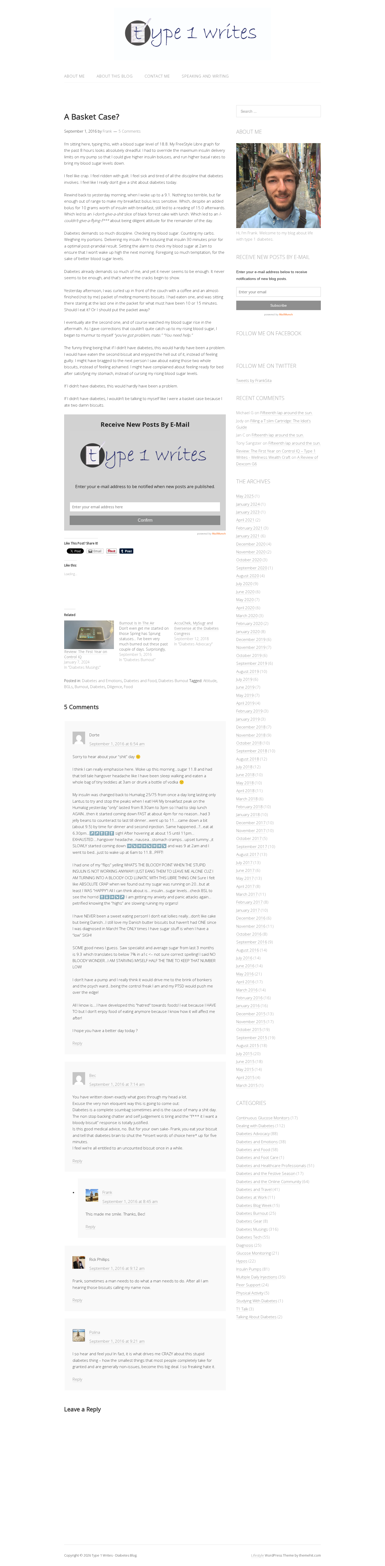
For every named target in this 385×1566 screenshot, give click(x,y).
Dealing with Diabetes (255, 1125)
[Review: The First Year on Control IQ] (89, 634)
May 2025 (245, 496)
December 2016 (251, 918)
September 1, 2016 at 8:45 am (130, 1201)
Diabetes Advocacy (253, 1133)
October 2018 (249, 743)
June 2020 (245, 591)
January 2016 (248, 1005)
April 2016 (245, 981)
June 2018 (245, 774)
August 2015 (247, 1045)
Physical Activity (249, 1292)
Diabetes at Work (251, 1197)
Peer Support (248, 1284)
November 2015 (251, 1021)
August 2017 (247, 854)
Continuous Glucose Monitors (263, 1117)
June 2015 (245, 1061)
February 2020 (249, 623)
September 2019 (251, 663)
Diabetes (97, 686)
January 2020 (248, 631)
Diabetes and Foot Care (257, 1157)
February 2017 (249, 902)
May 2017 (245, 878)
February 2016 (249, 997)
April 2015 (245, 1077)
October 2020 (249, 559)
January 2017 (248, 910)
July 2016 (244, 957)
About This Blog (115, 76)
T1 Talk (242, 1308)
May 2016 (245, 973)
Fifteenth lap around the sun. (286, 412)
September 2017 (251, 846)
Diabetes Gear (249, 1221)
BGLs (68, 686)
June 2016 (245, 965)
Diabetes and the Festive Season (265, 1173)
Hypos (242, 1260)
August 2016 (247, 950)
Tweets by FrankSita (254, 380)
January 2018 (248, 814)
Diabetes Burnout (173, 680)
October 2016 (249, 934)
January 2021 (248, 535)
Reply (77, 1043)
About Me (74, 76)
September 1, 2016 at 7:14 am (117, 1084)
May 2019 (245, 695)
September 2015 (251, 1037)
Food (128, 686)
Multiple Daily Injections (256, 1276)
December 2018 (251, 727)
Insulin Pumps (248, 1269)
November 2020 (251, 551)
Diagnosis (244, 1245)
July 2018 (244, 766)
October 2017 (249, 838)
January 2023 (248, 512)
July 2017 (244, 862)
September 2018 (251, 750)
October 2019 (249, 655)
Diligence (114, 686)
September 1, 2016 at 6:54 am (117, 743)
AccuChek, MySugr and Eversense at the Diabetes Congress (196, 628)
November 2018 (251, 735)
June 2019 (245, 687)
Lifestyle (257, 1555)
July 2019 (244, 679)
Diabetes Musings (252, 1229)
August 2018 (247, 759)
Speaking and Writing (205, 76)
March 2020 (247, 615)
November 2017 (251, 830)
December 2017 (251, 822)
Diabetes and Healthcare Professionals (271, 1165)
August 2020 (247, 575)
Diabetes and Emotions (102, 680)
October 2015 (249, 1029)
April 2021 (245, 519)
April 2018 (245, 790)
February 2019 (249, 711)
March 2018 (247, 798)
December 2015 (251, 1013)
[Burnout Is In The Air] (146, 641)
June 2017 (245, 870)
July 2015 (244, 1053)
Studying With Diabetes (256, 1300)
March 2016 (247, 989)
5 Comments (130, 131)
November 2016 (251, 926)
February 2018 (249, 806)
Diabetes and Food (140, 680)
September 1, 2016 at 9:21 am (117, 1341)
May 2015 (245, 1069)
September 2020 (251, 567)
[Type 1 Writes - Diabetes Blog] (192, 57)
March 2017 (247, 894)
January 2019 (248, 719)
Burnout (81, 686)
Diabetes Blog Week (254, 1205)
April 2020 (245, 607)
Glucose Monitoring (253, 1253)
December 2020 (251, 544)
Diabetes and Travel (254, 1189)
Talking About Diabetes (256, 1316)
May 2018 (245, 782)
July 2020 (244, 583)
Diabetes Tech (249, 1237)
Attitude (210, 680)
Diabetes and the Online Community (268, 1181)
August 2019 (247, 671)
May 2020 (245, 599)
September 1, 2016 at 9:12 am (117, 1268)
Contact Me (157, 76)
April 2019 (245, 703)
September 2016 (251, 941)
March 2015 (247, 1085)
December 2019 (251, 639)
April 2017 (245, 886)
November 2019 (251, 647)
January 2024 (248, 504)
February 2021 (249, 528)
